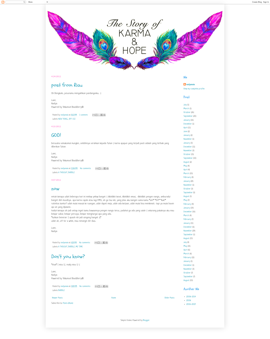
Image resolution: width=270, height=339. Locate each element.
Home (113, 298)
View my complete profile (194, 89)
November (188, 139)
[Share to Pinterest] (104, 115)
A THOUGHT (62, 173)
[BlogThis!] (96, 115)
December (188, 124)
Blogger (146, 320)
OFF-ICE (72, 119)
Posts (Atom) (68, 303)
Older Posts (169, 298)
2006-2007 (191, 304)
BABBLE (71, 173)
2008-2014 (191, 297)
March (186, 108)
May (185, 166)
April (185, 128)
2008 (188, 300)
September (188, 116)
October (187, 112)
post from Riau (66, 85)
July (185, 105)
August (186, 162)
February (187, 177)
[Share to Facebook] (101, 115)
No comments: (85, 168)
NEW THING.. (63, 119)
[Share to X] (99, 115)
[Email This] (93, 115)
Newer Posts (57, 298)
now (55, 188)
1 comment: (83, 115)
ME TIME (79, 247)
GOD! (56, 135)
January (187, 120)
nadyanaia (190, 84)
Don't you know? (68, 256)
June (185, 131)
